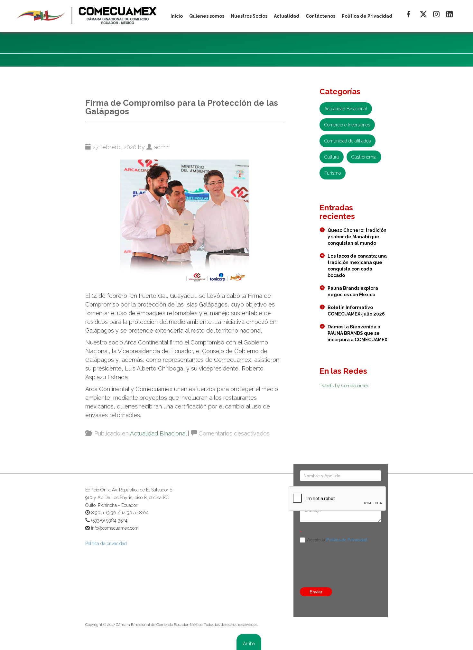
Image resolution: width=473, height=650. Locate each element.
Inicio (177, 16)
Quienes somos (206, 16)
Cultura (331, 157)
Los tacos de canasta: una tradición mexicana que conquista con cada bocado (357, 265)
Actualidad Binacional (158, 433)
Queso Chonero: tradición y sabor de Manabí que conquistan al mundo (357, 237)
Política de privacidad (106, 543)
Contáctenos (320, 16)
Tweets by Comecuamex (344, 385)
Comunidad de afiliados (347, 140)
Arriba (249, 643)
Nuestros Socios (249, 16)
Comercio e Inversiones (347, 124)
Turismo (332, 173)
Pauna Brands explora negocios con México (353, 291)
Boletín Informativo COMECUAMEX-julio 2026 (356, 310)
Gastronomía (363, 157)
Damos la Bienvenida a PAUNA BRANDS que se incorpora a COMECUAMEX (357, 333)
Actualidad (286, 16)
